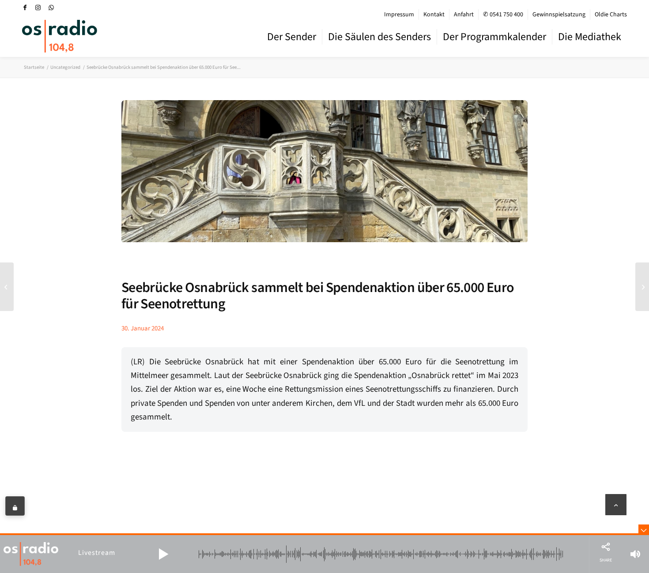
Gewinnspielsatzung (558, 14)
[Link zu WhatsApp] (51, 7)
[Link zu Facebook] (24, 7)
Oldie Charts (611, 14)
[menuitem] (399, 14)
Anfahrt (464, 14)
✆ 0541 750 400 (503, 14)
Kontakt (434, 14)
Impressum (399, 14)
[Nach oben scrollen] (616, 505)
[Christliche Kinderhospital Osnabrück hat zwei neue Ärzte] (7, 286)
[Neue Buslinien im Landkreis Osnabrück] (642, 286)
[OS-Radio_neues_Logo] (59, 36)
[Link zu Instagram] (38, 7)
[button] (163, 554)
